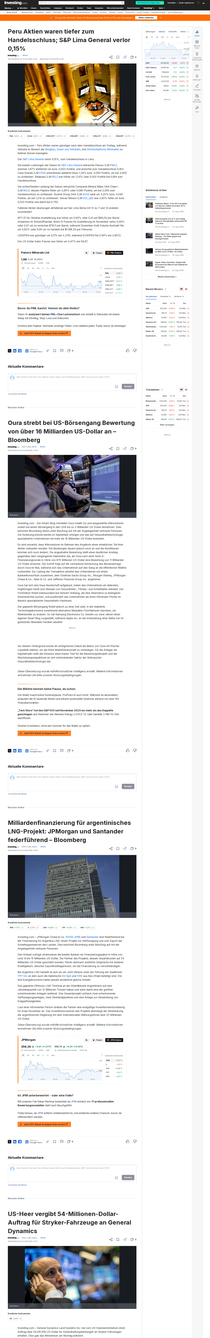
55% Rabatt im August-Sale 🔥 (149, 3)
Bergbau (50, 149)
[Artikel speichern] (118, 57)
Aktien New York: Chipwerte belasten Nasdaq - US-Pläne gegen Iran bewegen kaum (171, 236)
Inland (120, 12)
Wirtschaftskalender (115, 8)
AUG (85, 194)
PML (113, 165)
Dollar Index (151, 86)
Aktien (48, 12)
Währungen (150, 32)
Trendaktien (152, 389)
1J (43, 268)
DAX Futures (151, 67)
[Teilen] (111, 57)
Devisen (103, 12)
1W (28, 268)
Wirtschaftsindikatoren (81, 12)
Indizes (162, 32)
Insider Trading (143, 12)
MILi (26, 190)
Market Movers (154, 289)
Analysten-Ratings (158, 12)
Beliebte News (27, 12)
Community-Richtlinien (17, 394)
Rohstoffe (57, 12)
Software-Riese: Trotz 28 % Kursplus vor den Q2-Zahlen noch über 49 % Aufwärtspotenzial (171, 205)
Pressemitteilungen (175, 12)
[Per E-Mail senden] (62, 350)
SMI (147, 81)
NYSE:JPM (73, 936)
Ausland (112, 12)
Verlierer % (179, 296)
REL (54, 176)
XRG (79, 975)
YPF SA (22, 975)
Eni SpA (66, 975)
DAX (148, 63)
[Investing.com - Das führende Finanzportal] (16, 3)
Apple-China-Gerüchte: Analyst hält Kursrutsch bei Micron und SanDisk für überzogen (171, 264)
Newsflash (39, 12)
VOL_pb (87, 198)
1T (23, 268)
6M (38, 268)
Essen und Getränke (68, 149)
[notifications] (198, 2)
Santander (92, 936)
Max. (53, 268)
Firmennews (130, 12)
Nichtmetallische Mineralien (103, 149)
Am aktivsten (151, 296)
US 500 (149, 72)
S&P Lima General (33, 159)
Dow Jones (150, 77)
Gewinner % (165, 296)
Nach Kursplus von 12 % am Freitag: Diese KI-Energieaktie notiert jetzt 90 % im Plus (171, 221)
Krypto (95, 12)
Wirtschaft (67, 12)
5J (48, 268)
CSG (42, 172)
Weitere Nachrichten (166, 277)
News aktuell (12, 12)
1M (33, 268)
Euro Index (150, 90)
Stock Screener (133, 8)
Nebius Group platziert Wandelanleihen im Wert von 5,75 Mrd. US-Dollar (171, 250)
